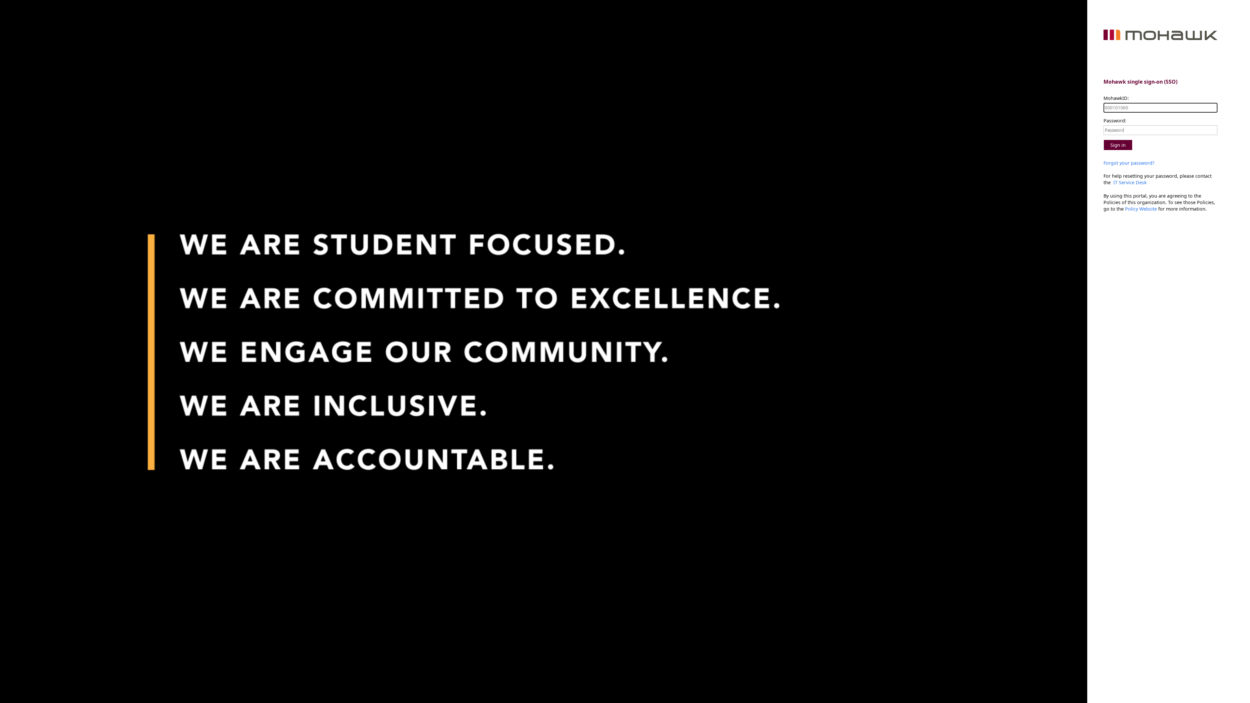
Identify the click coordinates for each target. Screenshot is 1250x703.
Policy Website (1141, 209)
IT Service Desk (1129, 182)
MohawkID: (1116, 98)
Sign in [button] (1118, 145)
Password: (1115, 120)
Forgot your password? (1129, 163)
